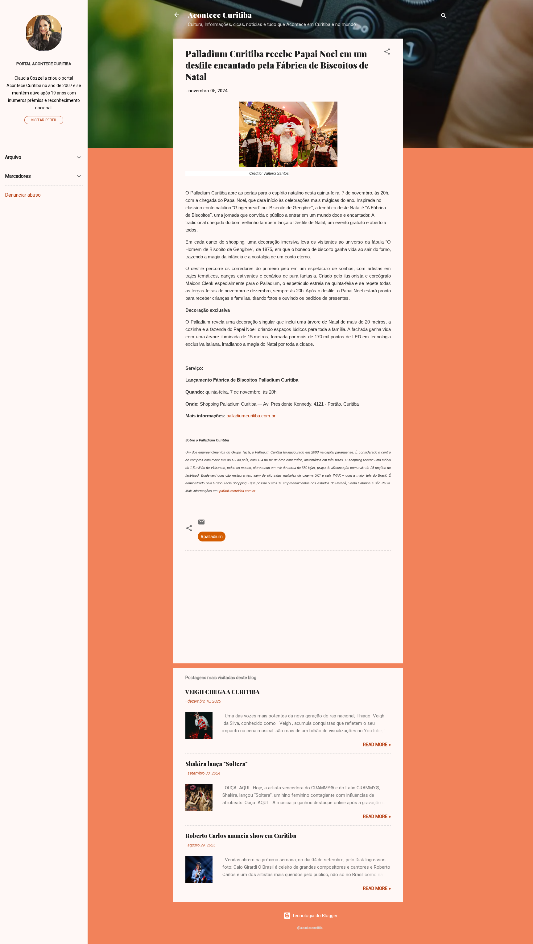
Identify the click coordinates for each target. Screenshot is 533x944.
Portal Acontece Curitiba (43, 63)
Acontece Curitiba (220, 15)
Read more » (377, 744)
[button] (387, 52)
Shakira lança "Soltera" (216, 763)
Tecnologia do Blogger (314, 915)
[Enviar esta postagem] (201, 524)
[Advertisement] (428, 131)
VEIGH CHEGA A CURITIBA (222, 691)
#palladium (211, 536)
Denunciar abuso (23, 195)
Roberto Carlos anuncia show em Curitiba (240, 835)
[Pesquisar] (444, 16)
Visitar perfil (44, 120)
